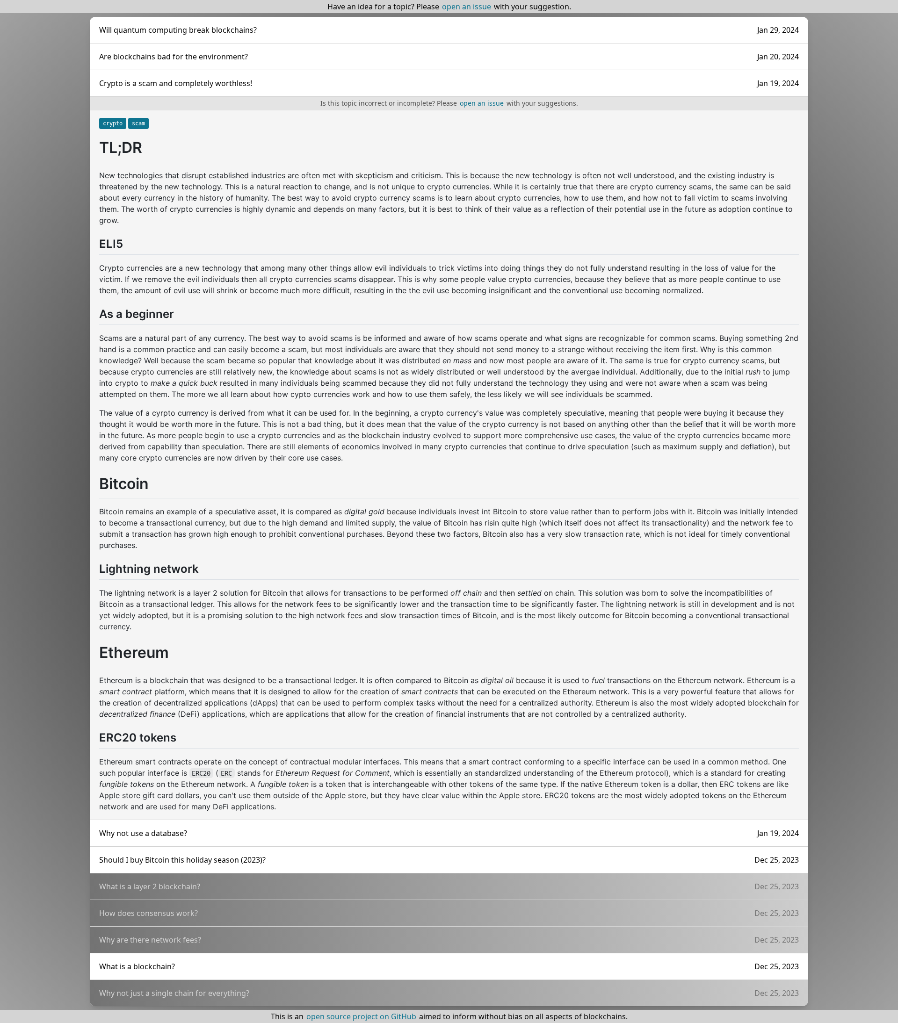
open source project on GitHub (361, 1016)
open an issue (466, 6)
